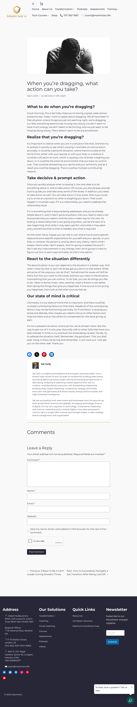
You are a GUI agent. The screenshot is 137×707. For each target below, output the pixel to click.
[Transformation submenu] (73, 9)
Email (31, 503)
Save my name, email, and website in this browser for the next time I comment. (68, 531)
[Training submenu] (118, 9)
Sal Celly (49, 96)
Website (31, 516)
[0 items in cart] (41, 4)
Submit (112, 641)
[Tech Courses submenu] (48, 15)
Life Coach (61, 96)
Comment (33, 460)
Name (31, 490)
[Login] (33, 4)
